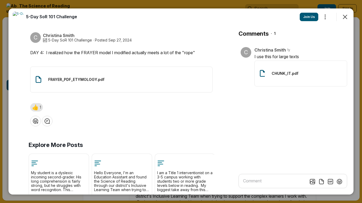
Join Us (309, 17)
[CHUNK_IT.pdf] (301, 73)
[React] (35, 121)
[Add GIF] (330, 181)
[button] (36, 107)
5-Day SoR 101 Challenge (70, 40)
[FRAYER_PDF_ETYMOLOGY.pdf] (121, 79)
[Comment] (47, 121)
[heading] (51, 17)
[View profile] (18, 17)
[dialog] (181, 101)
